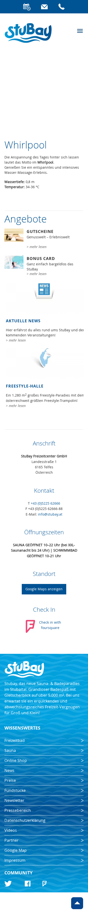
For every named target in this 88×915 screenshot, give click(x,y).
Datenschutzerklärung (24, 820)
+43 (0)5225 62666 (45, 503)
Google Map (15, 850)
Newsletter (14, 800)
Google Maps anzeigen (44, 589)
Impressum (14, 860)
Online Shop (15, 760)
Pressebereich (17, 810)
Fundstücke (15, 790)
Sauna (10, 750)
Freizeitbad (14, 740)
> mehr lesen (36, 246)
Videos (10, 830)
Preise (10, 780)
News (9, 770)
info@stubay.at (50, 514)
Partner (11, 840)
